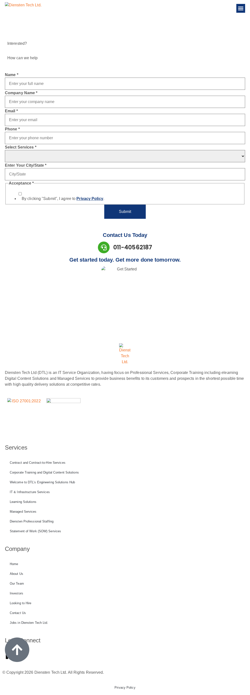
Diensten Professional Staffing (31, 521)
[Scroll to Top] (17, 649)
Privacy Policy (125, 687)
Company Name (21, 93)
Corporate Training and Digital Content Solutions (44, 472)
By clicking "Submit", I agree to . (63, 199)
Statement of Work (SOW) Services (35, 531)
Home (14, 564)
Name (11, 75)
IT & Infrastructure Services (30, 492)
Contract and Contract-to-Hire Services (37, 462)
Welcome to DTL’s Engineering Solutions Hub (42, 482)
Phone (12, 129)
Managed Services (23, 511)
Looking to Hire (20, 603)
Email (11, 111)
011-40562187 (132, 247)
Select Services (20, 147)
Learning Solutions (23, 502)
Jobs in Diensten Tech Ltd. (29, 623)
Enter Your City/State (25, 165)
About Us (16, 574)
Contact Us (18, 613)
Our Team (17, 583)
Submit (125, 211)
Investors (16, 593)
